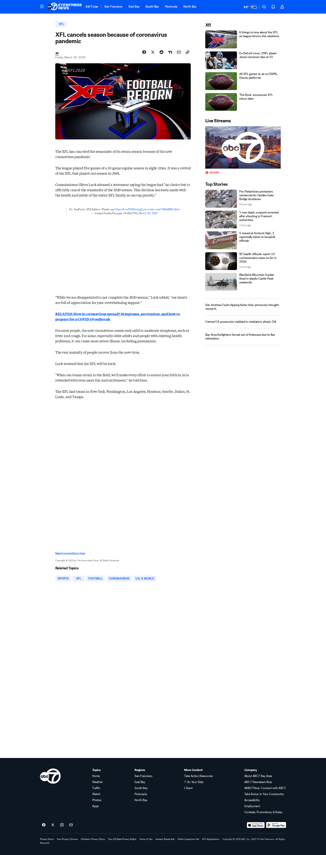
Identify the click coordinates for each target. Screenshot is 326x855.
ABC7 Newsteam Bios (258, 782)
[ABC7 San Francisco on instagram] (62, 825)
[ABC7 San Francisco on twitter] (53, 825)
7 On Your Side (193, 782)
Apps (95, 806)
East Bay (133, 6)
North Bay (189, 6)
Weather (97, 782)
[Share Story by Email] (179, 52)
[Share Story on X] (153, 52)
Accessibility (252, 800)
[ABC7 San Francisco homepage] (64, 7)
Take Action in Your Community (264, 794)
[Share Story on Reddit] (161, 52)
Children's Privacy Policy (93, 839)
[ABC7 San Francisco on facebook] (44, 825)
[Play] (243, 147)
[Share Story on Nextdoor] (170, 52)
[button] (42, 6)
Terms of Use (145, 839)
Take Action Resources (198, 776)
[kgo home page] (50, 776)
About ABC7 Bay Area (258, 776)
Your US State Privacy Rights (122, 839)
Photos (96, 800)
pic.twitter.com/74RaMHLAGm (161, 209)
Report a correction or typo (70, 553)
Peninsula (171, 6)
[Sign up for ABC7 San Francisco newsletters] (71, 825)
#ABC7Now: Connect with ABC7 (265, 788)
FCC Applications (210, 839)
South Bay (152, 6)
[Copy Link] (187, 52)
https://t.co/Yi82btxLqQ (128, 209)
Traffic (96, 788)
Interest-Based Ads (165, 839)
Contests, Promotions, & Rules (263, 812)
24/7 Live (91, 6)
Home (96, 776)
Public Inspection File (188, 839)
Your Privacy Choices (67, 839)
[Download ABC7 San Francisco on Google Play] (276, 825)
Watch (96, 794)
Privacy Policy (47, 839)
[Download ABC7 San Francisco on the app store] (256, 825)
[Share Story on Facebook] (144, 52)
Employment (252, 806)
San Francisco (113, 6)
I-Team (188, 788)
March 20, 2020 (148, 213)
